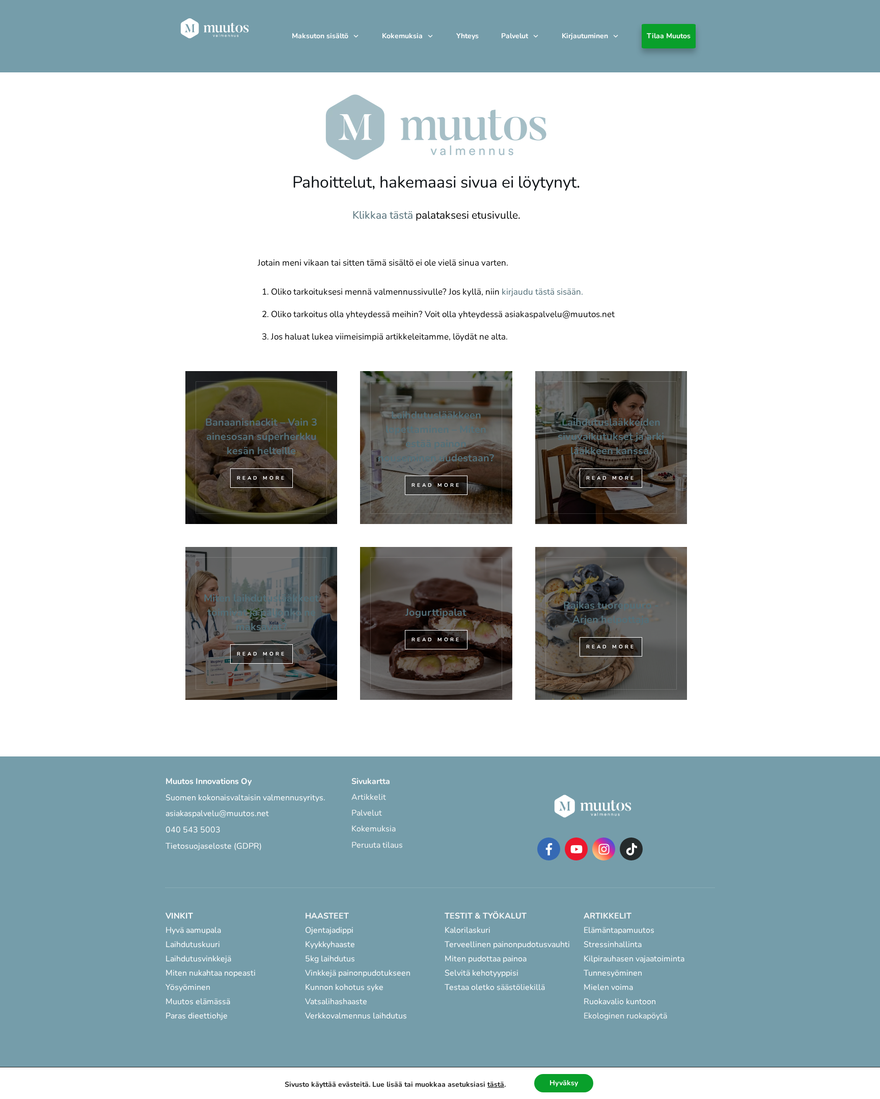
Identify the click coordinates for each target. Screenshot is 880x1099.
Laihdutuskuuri (193, 944)
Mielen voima (608, 987)
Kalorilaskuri (467, 930)
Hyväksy (563, 1083)
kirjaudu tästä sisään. (542, 292)
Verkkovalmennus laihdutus (356, 1016)
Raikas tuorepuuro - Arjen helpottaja (611, 623)
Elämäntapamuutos (619, 930)
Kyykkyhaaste (330, 944)
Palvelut (366, 813)
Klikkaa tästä (382, 215)
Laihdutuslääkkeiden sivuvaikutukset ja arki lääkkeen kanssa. (611, 447)
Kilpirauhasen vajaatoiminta (635, 958)
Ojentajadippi (329, 930)
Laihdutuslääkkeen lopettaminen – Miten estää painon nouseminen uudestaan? (436, 447)
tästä (495, 1084)
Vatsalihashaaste (336, 1001)
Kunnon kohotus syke (344, 987)
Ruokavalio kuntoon (620, 1001)
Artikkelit (368, 797)
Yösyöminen (188, 987)
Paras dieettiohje (197, 1016)
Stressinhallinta (613, 944)
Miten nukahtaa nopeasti (211, 973)
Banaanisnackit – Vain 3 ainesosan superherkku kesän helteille (261, 447)
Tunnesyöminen (613, 973)
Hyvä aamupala (193, 930)
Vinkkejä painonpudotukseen (357, 973)
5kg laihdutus (330, 958)
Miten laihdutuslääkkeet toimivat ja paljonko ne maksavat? (261, 623)
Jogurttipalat (436, 623)
